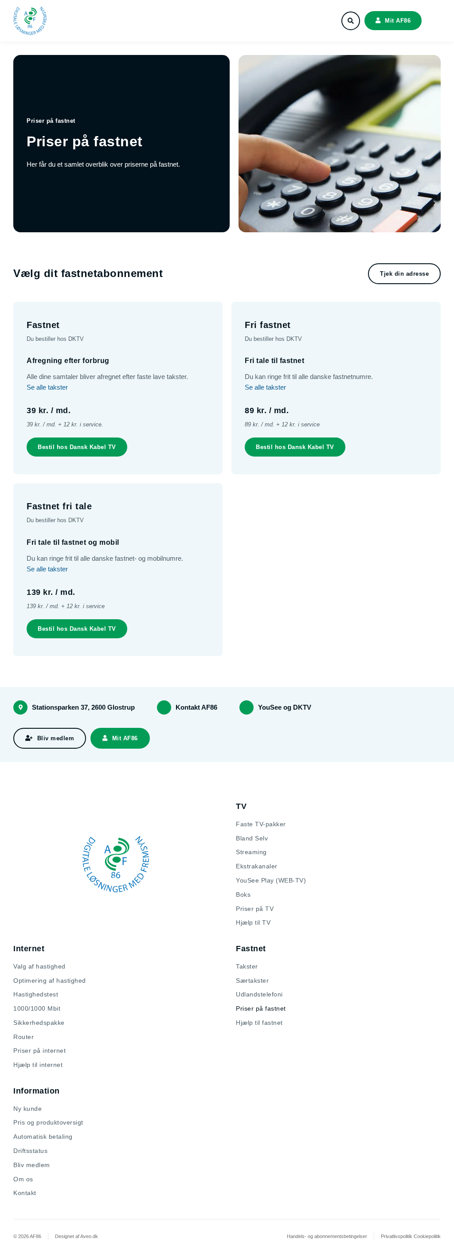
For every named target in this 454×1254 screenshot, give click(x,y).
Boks (243, 894)
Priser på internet (39, 1050)
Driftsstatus (30, 1150)
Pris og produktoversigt (48, 1122)
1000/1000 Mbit (36, 1008)
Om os (23, 1179)
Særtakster (252, 980)
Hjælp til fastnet (259, 1022)
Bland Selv (252, 838)
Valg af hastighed (39, 966)
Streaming (251, 852)
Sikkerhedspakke (39, 1022)
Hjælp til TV (253, 922)
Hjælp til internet (38, 1064)
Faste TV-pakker (261, 824)
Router (23, 1036)
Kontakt (24, 1192)
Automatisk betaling (43, 1136)
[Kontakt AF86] (164, 707)
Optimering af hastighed (49, 980)
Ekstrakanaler (257, 866)
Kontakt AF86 (196, 707)
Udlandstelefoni (259, 994)
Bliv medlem (31, 1164)
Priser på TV (255, 908)
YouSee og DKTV (284, 707)
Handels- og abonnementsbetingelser (327, 1236)
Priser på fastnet (261, 1008)
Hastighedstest (35, 994)
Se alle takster (47, 387)
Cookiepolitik (427, 1236)
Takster (247, 966)
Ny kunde (27, 1108)
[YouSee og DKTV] (246, 707)
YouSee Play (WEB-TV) (271, 880)
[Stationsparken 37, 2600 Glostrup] (20, 707)
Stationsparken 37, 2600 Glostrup (83, 707)
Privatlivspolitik (396, 1236)
